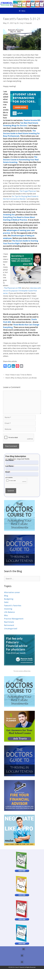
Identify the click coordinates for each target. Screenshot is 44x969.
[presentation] (16, 481)
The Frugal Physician (27, 191)
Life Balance (9, 612)
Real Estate (9, 622)
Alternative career (12, 592)
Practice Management (13, 618)
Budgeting (8, 599)
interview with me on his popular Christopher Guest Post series (22, 290)
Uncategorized (10, 628)
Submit (11, 490)
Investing (8, 609)
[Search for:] (22, 578)
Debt (6, 602)
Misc (6, 615)
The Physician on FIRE (12, 288)
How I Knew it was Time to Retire (18, 374)
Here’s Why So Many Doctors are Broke (21, 378)
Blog (6, 595)
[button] (23, 949)
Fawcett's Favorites (12, 605)
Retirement (9, 625)
